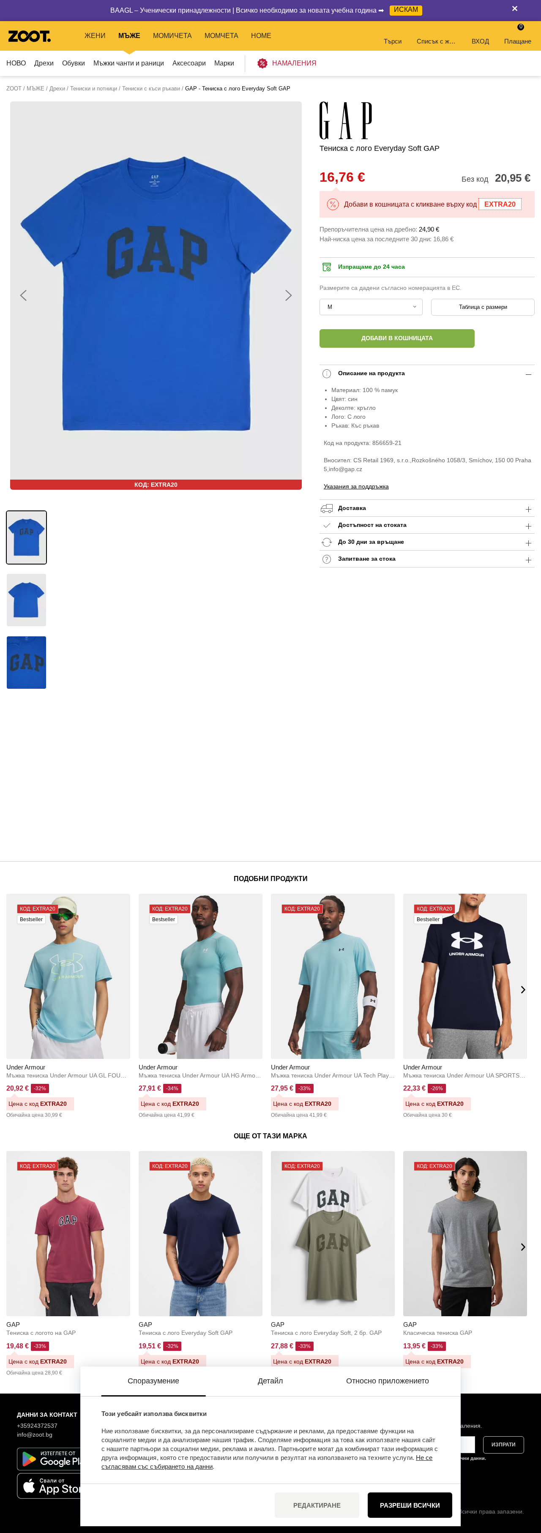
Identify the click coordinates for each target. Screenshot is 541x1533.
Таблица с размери (483, 307)
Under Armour (25, 1067)
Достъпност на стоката (372, 524)
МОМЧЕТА (221, 35)
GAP (13, 1324)
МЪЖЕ (129, 35)
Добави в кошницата (397, 338)
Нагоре (520, 1482)
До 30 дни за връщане (370, 541)
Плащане (517, 34)
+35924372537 (37, 1425)
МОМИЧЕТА (172, 35)
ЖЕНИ (95, 35)
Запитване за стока (366, 558)
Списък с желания (437, 41)
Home (261, 35)
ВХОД (480, 41)
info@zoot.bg (34, 1434)
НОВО (16, 63)
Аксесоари (189, 63)
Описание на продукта (370, 373)
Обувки (73, 63)
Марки (224, 63)
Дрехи (44, 63)
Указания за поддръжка (356, 486)
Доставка (351, 508)
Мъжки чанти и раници (128, 63)
